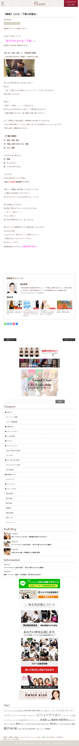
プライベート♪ (10, 522)
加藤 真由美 (9, 513)
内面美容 (63, 719)
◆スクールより (10, 484)
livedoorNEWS (19, 710)
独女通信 (38, 724)
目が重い (47, 724)
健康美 (54, 720)
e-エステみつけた (8, 710)
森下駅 (29, 724)
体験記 (49, 720)
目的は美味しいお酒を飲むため (14, 313)
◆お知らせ (7, 23)
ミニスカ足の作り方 (22, 720)
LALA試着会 (16, 23)
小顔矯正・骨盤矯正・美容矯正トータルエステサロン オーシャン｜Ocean (21, 737)
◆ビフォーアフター (11, 431)
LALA (14, 710)
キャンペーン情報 (11, 417)
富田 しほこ (9, 517)
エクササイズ (10, 479)
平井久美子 (13, 724)
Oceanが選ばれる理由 (13, 450)
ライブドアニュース (34, 720)
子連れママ (6, 724)
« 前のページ (10, 340)
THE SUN (35, 711)
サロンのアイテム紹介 (13, 465)
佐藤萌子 (9, 508)
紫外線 (53, 724)
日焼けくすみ (23, 724)
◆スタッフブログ (10, 489)
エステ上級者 (44, 710)
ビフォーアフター (49, 715)
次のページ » (69, 340)
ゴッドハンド (14, 715)
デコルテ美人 (22, 715)
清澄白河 (33, 724)
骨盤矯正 (48, 729)
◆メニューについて (11, 446)
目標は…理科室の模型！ (63, 312)
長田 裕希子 (9, 493)
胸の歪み (69, 724)
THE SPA (27, 711)
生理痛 (43, 724)
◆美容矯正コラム (10, 474)
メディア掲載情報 (11, 422)
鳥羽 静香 (9, 503)
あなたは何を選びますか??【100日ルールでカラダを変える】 (30, 314)
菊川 (7, 728)
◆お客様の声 (9, 426)
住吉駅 (43, 719)
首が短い (32, 729)
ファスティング (65, 715)
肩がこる (58, 724)
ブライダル (9, 455)
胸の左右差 (64, 724)
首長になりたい (40, 729)
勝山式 (70, 720)
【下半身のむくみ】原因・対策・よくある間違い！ (47, 313)
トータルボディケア (31, 715)
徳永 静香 (19, 308)
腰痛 (73, 724)
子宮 (73, 720)
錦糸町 (27, 729)
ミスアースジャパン (10, 720)
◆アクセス (8, 441)
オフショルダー (52, 710)
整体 (18, 724)
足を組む (20, 729)
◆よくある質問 (10, 436)
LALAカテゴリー (29, 246)
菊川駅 (13, 728)
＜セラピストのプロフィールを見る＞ (32, 293)
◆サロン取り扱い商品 (12, 460)
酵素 (24, 729)
